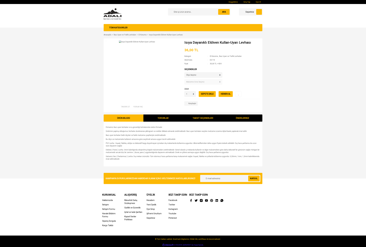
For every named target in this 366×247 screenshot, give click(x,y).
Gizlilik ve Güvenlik (132, 208)
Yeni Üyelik (151, 204)
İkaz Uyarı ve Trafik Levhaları (230, 56)
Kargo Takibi (107, 225)
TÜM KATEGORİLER (118, 27)
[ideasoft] (168, 245)
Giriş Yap (246, 2)
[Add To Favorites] (238, 94)
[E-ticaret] (182, 245)
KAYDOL (254, 178)
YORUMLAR (163, 118)
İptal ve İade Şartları (133, 212)
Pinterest (173, 218)
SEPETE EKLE (207, 94)
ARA (224, 12)
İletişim (105, 204)
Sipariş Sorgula (109, 221)
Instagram (173, 209)
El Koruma (214, 56)
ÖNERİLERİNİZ (242, 118)
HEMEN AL (226, 94)
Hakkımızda (107, 200)
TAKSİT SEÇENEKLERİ (203, 118)
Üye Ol (258, 2)
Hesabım (151, 200)
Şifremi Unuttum (154, 213)
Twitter (172, 204)
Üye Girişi (151, 209)
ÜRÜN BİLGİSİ (123, 118)
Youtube (172, 213)
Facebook (173, 200)
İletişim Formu (108, 209)
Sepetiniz (151, 218)
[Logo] (112, 14)
